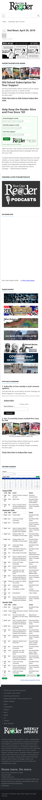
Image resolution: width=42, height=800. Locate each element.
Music (6, 712)
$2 (4, 128)
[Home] (21, 6)
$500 (14, 134)
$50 (9, 121)
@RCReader (5, 786)
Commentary (8, 707)
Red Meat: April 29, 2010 (21, 30)
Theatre (6, 710)
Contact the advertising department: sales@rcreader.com (20, 779)
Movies (6, 715)
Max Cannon (8, 39)
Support (6, 139)
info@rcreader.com (7, 777)
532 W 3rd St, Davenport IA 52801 (12, 773)
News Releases (8, 723)
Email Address (9, 406)
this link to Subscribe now (19, 452)
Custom (19, 121)
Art (5, 718)
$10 (12, 128)
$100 (14, 121)
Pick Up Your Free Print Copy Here (15, 690)
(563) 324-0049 (6, 775)
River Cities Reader (29, 280)
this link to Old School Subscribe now (20, 99)
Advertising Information (11, 696)
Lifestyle (6, 720)
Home (4, 22)
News (5, 704)
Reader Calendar (9, 701)
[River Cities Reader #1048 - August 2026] (21, 247)
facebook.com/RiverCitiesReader (12, 783)
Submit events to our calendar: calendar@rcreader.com (19, 781)
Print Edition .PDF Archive (12, 693)
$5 (8, 128)
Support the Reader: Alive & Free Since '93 (17, 699)
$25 (5, 121)
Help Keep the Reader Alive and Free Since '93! (19, 111)
